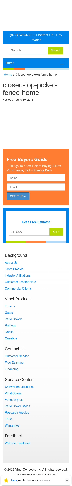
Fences (10, 306)
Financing (11, 369)
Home (10, 63)
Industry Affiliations (18, 275)
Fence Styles (14, 399)
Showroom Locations (19, 386)
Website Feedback (17, 443)
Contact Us (44, 35)
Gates (9, 312)
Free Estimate (14, 362)
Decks (9, 332)
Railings (10, 325)
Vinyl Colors (13, 393)
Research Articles (17, 412)
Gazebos (11, 338)
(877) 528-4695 (21, 35)
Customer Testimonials (20, 282)
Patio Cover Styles (17, 406)
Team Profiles (14, 269)
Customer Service (17, 356)
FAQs (8, 419)
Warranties (12, 425)
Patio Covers (13, 319)
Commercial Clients (18, 288)
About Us (11, 262)
